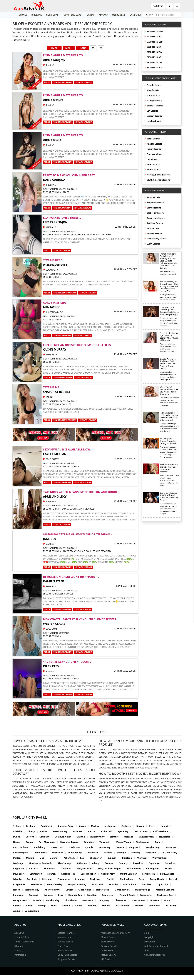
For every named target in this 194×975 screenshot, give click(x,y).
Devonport (20, 873)
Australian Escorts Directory (115, 932)
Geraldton (172, 863)
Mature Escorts (108, 954)
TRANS (82, 48)
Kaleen (80, 905)
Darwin (141, 826)
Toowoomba (41, 852)
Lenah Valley (54, 900)
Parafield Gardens (166, 889)
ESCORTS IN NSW (155, 31)
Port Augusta (168, 873)
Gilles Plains (86, 889)
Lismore (116, 836)
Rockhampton (22, 852)
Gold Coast (53, 14)
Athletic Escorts (154, 233)
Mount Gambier (130, 873)
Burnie (170, 868)
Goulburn (46, 836)
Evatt (55, 905)
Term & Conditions (24, 941)
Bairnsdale (94, 852)
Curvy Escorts (153, 243)
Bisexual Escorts (155, 105)
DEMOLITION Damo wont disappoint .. (71, 577)
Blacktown (97, 879)
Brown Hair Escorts (156, 218)
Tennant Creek (129, 895)
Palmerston (109, 895)
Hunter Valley (99, 836)
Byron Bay (125, 831)
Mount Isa (173, 847)
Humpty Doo (76, 895)
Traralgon (128, 857)
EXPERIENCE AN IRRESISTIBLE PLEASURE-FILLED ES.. (77, 345)
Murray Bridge (144, 889)
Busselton (140, 863)
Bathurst (79, 831)
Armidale (81, 879)
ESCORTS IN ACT (154, 67)
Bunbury (125, 863)
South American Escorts (158, 180)
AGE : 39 (47, 335)
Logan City (164, 884)
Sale (84, 857)
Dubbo (18, 836)
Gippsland (152, 852)
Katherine (83, 863)
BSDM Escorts (65, 950)
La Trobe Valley (171, 852)
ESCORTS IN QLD (155, 41)
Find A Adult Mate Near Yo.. (63, 55)
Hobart (166, 826)
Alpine (18, 910)
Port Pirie (33, 879)
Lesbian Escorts (154, 116)
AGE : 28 (47, 293)
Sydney (23, 14)
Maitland (130, 836)
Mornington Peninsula (42, 863)
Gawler (71, 889)
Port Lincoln (150, 873)
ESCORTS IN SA (154, 47)
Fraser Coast (58, 847)
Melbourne (118, 14)
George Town (21, 900)
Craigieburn (21, 884)
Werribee (148, 884)
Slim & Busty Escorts (156, 238)
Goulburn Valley (65, 836)
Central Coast (142, 831)
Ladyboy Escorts (154, 121)
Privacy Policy (21, 937)
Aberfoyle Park (54, 889)
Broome (111, 863)
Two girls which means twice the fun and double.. (81, 492)
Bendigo (123, 852)
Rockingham (154, 868)
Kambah (94, 905)
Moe (43, 857)
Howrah (38, 900)
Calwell (18, 905)
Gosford (31, 836)
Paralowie (20, 895)
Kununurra (51, 868)
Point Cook (99, 884)
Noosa (18, 889)
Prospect (35, 895)
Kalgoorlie (20, 868)
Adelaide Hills (70, 873)
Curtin (31, 905)
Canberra (135, 14)
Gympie (90, 847)
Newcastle (166, 836)
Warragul (143, 857)
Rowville (115, 884)
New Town (89, 900)
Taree (143, 879)
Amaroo (156, 900)
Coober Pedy (109, 873)
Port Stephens (22, 847)
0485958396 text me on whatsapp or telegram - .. (78, 534)
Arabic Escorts (154, 169)
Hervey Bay (106, 847)
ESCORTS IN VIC (154, 36)
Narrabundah (124, 905)
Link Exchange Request (156, 945)
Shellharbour (128, 879)
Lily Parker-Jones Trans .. (62, 217)
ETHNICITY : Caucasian (62, 208)
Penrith (112, 879)
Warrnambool (161, 857)
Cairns (91, 14)
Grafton (82, 836)
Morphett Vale (124, 889)
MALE (68, 48)
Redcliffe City (33, 889)
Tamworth (106, 842)
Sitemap (18, 945)
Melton (18, 857)
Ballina (45, 831)
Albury (33, 831)
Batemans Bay (62, 831)
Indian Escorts (154, 149)
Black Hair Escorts (155, 213)
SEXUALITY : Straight (83, 82)
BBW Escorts (153, 228)
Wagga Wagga (125, 842)
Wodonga (20, 863)
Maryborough (155, 847)
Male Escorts (153, 90)
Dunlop (43, 905)
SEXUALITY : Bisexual (82, 208)
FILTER (159, 5)
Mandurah (67, 868)
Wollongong (144, 842)
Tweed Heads (158, 879)
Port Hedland (135, 868)
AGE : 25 (47, 82)
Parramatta (65, 879)
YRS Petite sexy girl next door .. (67, 662)
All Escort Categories (154, 954)
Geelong (137, 852)
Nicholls (141, 905)
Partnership (20, 954)
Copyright (149, 937)
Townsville (59, 852)
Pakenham (71, 857)
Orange (31, 842)
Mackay (103, 14)
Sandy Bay (105, 900)
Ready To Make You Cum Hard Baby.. (69, 175)
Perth (153, 826)
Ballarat (109, 852)
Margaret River (86, 868)
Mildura (31, 857)
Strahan (53, 873)
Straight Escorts (154, 100)
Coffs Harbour (162, 831)
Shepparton (97, 857)
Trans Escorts (153, 95)
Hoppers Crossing (79, 884)
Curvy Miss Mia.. (55, 302)
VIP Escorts (106, 959)
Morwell (55, 857)
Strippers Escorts (66, 959)
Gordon (67, 905)
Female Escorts (154, 85)
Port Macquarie (48, 842)
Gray (62, 895)
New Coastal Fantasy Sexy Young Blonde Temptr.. (80, 619)
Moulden (93, 895)
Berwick (175, 879)
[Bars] (169, 6)
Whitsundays (76, 852)
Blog (146, 932)
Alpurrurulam (34, 910)
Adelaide (19, 831)
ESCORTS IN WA (154, 52)
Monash (108, 905)
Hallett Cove (104, 889)
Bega (159, 842)
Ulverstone (122, 900)
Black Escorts (153, 138)
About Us (19, 932)
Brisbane (36, 14)
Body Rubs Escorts (155, 202)
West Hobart (140, 900)
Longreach (136, 847)
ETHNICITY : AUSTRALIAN (62, 82)
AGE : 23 (47, 208)
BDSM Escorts (153, 197)
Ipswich (121, 847)
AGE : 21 (47, 694)
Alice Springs (66, 863)
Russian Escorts (154, 143)
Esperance (156, 863)
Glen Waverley (56, 884)
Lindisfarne (72, 900)
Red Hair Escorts (155, 223)
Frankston (38, 884)
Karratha (35, 868)
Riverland (48, 879)
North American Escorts (158, 174)
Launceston (37, 873)
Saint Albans (131, 884)
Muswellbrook (148, 836)
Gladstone (76, 847)
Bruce (169, 900)
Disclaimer (149, 941)
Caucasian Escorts (155, 154)
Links (146, 950)
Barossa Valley (90, 873)
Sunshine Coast (73, 14)
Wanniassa (156, 905)
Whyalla (19, 879)
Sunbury (114, 857)
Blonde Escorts (154, 207)
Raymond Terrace (71, 842)
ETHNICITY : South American (64, 293)
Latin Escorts (153, 159)
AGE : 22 (47, 250)
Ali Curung (173, 905)
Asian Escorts (153, 164)
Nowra (18, 842)
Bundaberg (40, 847)
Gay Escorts (152, 110)
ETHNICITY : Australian (62, 378)
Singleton (90, 842)
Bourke (92, 831)
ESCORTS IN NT (154, 57)
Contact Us (20, 950)
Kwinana (50, 895)
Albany (97, 863)
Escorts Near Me (66, 932)
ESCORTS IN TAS (154, 62)
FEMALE (54, 48)
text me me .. (52, 387)
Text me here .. (53, 260)
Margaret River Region (111, 868)
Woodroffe (147, 895)
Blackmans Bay (166, 895)
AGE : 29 (47, 378)
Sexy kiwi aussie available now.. (67, 449)
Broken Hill (107, 831)
